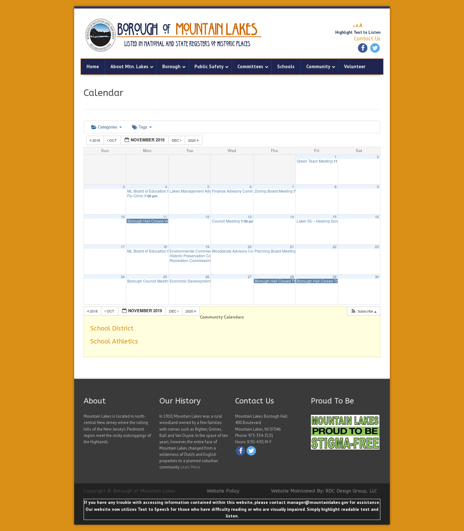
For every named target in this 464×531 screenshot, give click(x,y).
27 (250, 276)
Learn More (190, 467)
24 (123, 276)
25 (165, 276)
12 (207, 216)
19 (207, 246)
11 (165, 216)
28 (292, 276)
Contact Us (367, 39)
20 (250, 246)
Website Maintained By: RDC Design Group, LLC (324, 491)
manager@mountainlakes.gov (317, 502)
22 (334, 246)
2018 (96, 140)
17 (123, 246)
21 (292, 246)
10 (123, 216)
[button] (363, 311)
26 (207, 276)
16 (377, 216)
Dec (176, 140)
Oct (113, 140)
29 (334, 276)
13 (250, 216)
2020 (192, 140)
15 (334, 216)
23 (377, 246)
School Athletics (114, 341)
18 (165, 246)
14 (292, 216)
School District (111, 328)
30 (377, 276)
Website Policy (223, 491)
